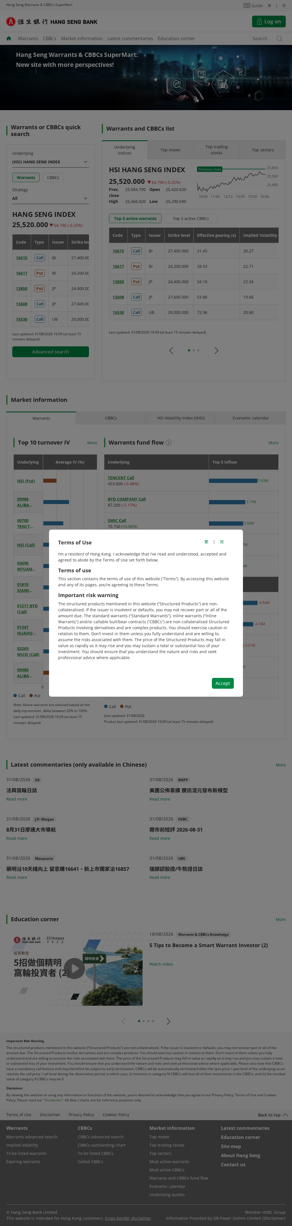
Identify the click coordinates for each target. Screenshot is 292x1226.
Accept (223, 683)
